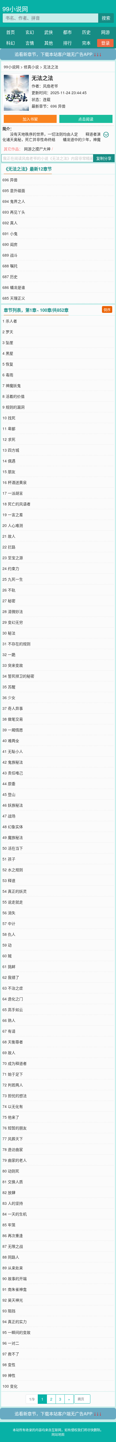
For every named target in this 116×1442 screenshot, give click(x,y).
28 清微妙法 (12, 611)
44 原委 (8, 783)
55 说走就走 (12, 902)
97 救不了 (10, 1353)
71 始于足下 (12, 1074)
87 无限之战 (12, 1246)
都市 (67, 32)
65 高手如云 (12, 1009)
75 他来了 (10, 1117)
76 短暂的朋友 (14, 1128)
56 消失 (8, 912)
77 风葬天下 (12, 1138)
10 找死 (8, 417)
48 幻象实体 (12, 826)
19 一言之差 (12, 514)
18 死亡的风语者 (16, 503)
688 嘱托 (10, 265)
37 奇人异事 (12, 708)
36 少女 (8, 697)
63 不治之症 (12, 988)
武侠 (48, 32)
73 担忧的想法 (14, 1095)
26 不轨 (8, 590)
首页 (10, 32)
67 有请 (8, 1031)
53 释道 (8, 880)
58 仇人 (8, 934)
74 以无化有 (12, 1106)
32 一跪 (8, 654)
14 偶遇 (8, 460)
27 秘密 (8, 600)
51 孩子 (8, 859)
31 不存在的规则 (16, 643)
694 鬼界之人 (13, 201)
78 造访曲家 (12, 1149)
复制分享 (103, 158)
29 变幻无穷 (12, 622)
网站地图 (58, 1434)
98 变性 (8, 1364)
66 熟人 (8, 1020)
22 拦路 (8, 547)
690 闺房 (10, 244)
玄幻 (29, 32)
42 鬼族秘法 (12, 762)
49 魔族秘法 (12, 837)
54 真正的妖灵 (14, 891)
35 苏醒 (8, 686)
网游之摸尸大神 (37, 148)
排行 (67, 43)
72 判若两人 (12, 1084)
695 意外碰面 (13, 190)
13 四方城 (10, 450)
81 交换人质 (12, 1181)
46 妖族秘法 (12, 805)
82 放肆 (8, 1192)
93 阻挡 (8, 1310)
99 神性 (8, 1375)
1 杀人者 (9, 321)
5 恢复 (7, 364)
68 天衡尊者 (12, 1041)
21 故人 (8, 536)
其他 (48, 43)
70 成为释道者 (14, 1063)
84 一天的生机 (14, 1214)
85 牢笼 (8, 1224)
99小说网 (15, 8)
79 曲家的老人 (14, 1160)
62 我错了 (10, 977)
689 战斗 (10, 255)
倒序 (107, 309)
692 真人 (10, 222)
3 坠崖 (7, 342)
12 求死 (8, 439)
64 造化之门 (12, 998)
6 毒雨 (7, 374)
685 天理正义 (13, 298)
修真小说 (31, 66)
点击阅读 (85, 119)
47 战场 (8, 816)
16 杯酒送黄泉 (14, 482)
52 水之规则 (12, 869)
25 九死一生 (12, 579)
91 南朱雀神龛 (14, 1289)
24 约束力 (10, 568)
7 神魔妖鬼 (11, 385)
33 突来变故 (12, 665)
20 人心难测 (12, 525)
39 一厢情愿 (12, 729)
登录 (105, 43)
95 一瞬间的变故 (16, 1332)
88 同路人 (10, 1257)
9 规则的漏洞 (13, 407)
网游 (105, 32)
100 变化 (10, 1386)
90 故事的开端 (14, 1278)
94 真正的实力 (14, 1321)
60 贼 (7, 955)
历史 (86, 32)
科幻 (10, 43)
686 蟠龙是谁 (13, 287)
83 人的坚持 (12, 1203)
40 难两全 (10, 740)
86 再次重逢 (12, 1235)
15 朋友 (8, 471)
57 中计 (8, 923)
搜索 (106, 18)
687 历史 (10, 276)
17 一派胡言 (12, 493)
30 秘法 (8, 633)
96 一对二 (10, 1343)
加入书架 (30, 119)
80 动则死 (10, 1171)
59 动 (7, 945)
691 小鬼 (10, 233)
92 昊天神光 (12, 1300)
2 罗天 (7, 331)
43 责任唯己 (12, 772)
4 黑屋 (7, 353)
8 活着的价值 (13, 396)
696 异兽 (58, 106)
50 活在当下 (12, 848)
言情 (29, 43)
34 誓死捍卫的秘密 (18, 676)
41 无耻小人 (12, 751)
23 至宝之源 (12, 557)
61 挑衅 (8, 966)
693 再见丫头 (13, 212)
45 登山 (8, 794)
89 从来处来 (12, 1267)
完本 (86, 43)
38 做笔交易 (12, 719)
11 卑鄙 (8, 428)
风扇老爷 (50, 85)
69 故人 (8, 1052)
